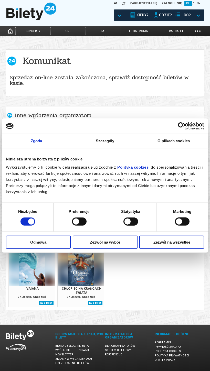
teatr (103, 31)
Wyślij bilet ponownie (72, 350)
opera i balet (173, 31)
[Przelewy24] (16, 351)
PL (188, 3)
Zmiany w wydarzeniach (73, 359)
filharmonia (138, 31)
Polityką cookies (133, 167)
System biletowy (118, 350)
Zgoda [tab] (36, 141)
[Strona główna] (31, 19)
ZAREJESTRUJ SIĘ (143, 3)
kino (68, 31)
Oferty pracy (165, 360)
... (197, 30)
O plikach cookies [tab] (174, 141)
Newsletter (64, 354)
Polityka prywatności (172, 355)
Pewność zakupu (168, 346)
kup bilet (46, 302)
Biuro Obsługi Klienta (72, 345)
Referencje (113, 354)
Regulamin (163, 342)
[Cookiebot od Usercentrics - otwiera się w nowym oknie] (181, 126)
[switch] (79, 221)
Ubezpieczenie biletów (72, 363)
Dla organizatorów (120, 345)
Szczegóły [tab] (105, 141)
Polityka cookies (168, 351)
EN (198, 3)
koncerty (33, 31)
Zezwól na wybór (105, 242)
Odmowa (38, 242)
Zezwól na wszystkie (171, 242)
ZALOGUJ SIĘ (172, 3)
